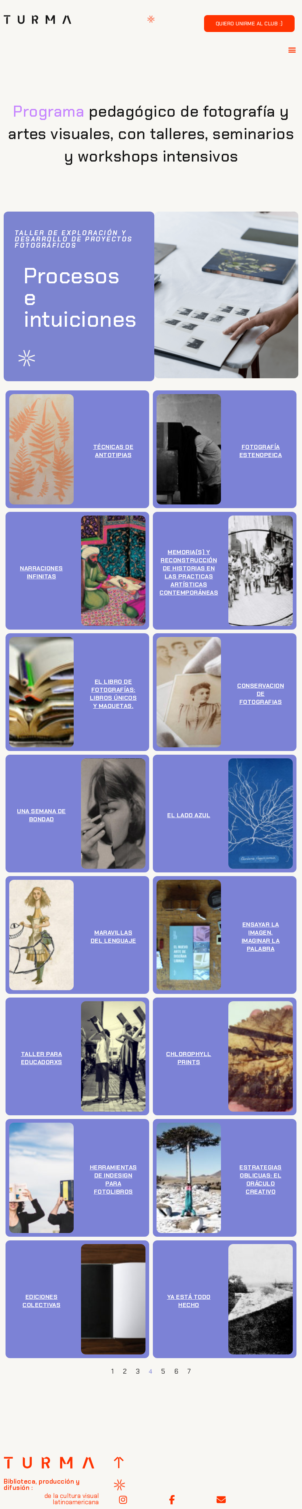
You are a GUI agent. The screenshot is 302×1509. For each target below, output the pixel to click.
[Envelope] (221, 1500)
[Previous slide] (180, 513)
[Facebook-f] (172, 1500)
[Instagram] (123, 1500)
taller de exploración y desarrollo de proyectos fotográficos (74, 239)
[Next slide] (197, 513)
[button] (292, 49)
